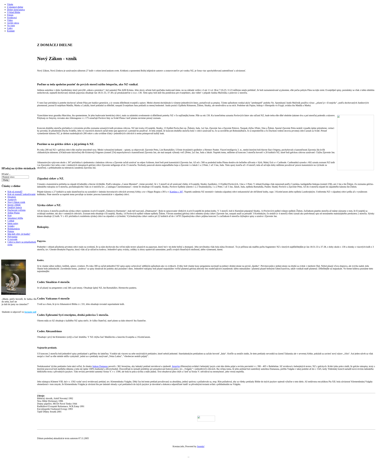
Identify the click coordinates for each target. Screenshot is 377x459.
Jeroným (176, 366)
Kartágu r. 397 (176, 191)
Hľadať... (6, 174)
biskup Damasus (100, 366)
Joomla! (200, 446)
